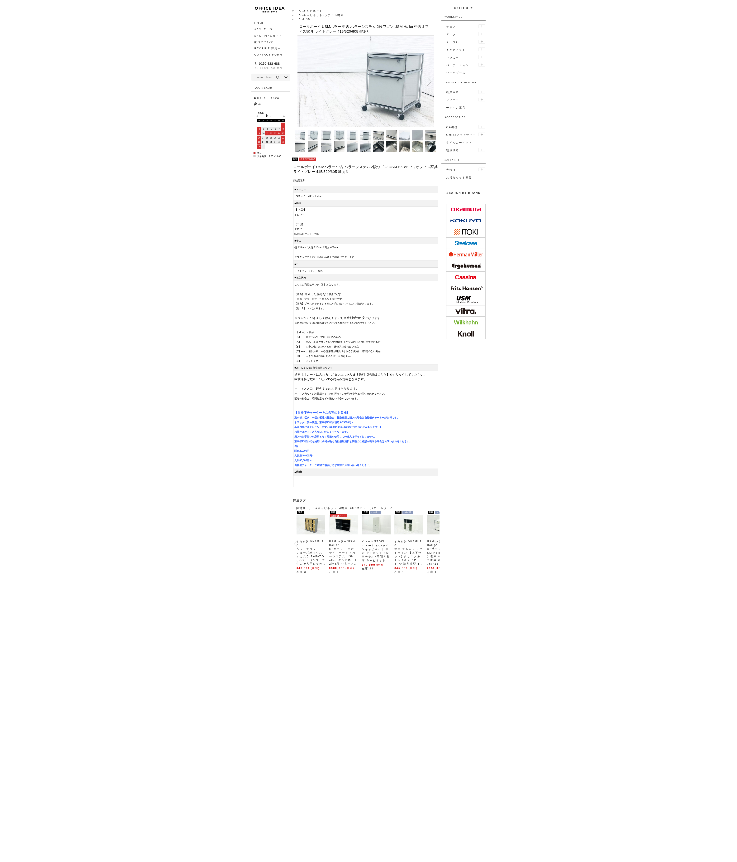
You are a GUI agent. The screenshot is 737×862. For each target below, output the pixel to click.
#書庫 (343, 508)
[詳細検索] (286, 77)
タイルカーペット (459, 142)
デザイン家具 (456, 107)
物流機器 (452, 150)
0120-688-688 (269, 64)
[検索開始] (277, 77)
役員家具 (452, 92)
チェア (451, 26)
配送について (264, 41)
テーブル (452, 42)
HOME (259, 23)
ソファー (452, 99)
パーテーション (457, 65)
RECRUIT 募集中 (267, 48)
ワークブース (456, 72)
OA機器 (452, 127)
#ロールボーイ (382, 508)
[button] (301, 82)
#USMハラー (359, 508)
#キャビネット (326, 508)
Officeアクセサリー (461, 134)
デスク (451, 34)
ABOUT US (263, 29)
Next (284, 116)
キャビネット (456, 49)
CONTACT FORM (268, 54)
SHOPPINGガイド (268, 35)
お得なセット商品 (459, 177)
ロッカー (452, 57)
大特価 (451, 169)
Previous (257, 116)
